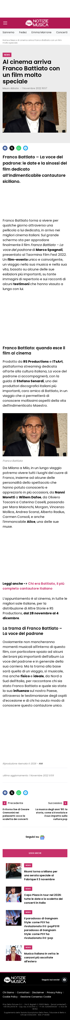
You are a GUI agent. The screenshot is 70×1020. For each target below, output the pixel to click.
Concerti (61, 32)
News (13, 40)
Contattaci (23, 992)
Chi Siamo (8, 992)
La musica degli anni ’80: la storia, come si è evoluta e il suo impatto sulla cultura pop (51, 814)
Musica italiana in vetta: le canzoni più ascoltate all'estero (41, 957)
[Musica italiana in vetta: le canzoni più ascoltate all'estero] (13, 955)
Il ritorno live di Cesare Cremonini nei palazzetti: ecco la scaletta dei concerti (16, 814)
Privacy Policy (54, 992)
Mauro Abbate (11, 88)
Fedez (23, 32)
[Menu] (5, 23)
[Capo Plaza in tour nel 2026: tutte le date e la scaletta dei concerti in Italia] (13, 896)
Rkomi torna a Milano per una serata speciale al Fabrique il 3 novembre (40, 875)
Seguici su (32, 837)
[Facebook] (5, 148)
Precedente (15, 803)
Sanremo (8, 32)
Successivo (55, 803)
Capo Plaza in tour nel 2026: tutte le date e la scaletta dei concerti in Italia (43, 899)
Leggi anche (35, 853)
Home (5, 40)
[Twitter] (11, 148)
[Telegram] (25, 148)
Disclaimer (38, 992)
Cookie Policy (10, 996)
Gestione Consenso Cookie (35, 996)
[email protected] (58, 1004)
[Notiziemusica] (37, 23)
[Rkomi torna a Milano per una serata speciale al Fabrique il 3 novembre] (13, 873)
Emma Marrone (41, 32)
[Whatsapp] (18, 148)
